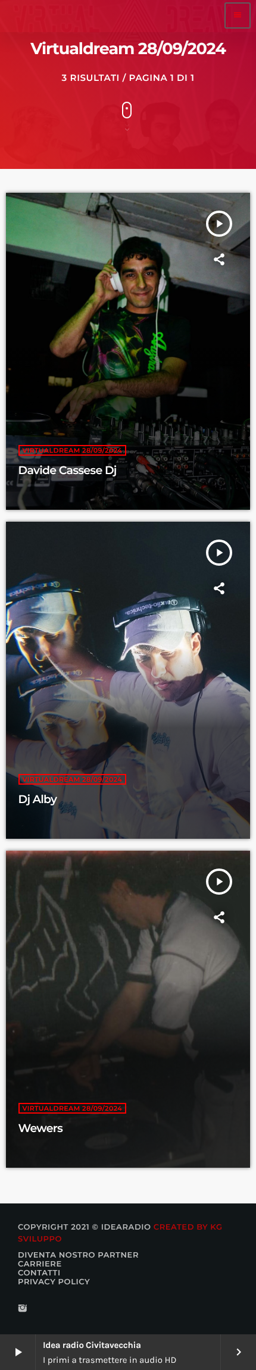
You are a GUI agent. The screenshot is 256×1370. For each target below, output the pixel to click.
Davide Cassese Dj (67, 470)
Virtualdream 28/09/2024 (73, 450)
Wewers (40, 1128)
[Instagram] (22, 1309)
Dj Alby (37, 799)
